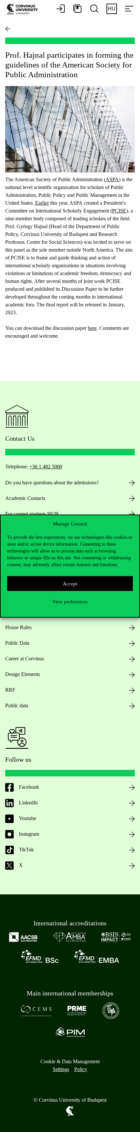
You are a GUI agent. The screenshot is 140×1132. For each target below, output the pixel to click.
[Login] (60, 9)
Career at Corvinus (24, 658)
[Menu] (129, 9)
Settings (61, 1069)
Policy (80, 1069)
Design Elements (22, 674)
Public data (16, 705)
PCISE (119, 210)
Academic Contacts (25, 498)
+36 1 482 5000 (45, 466)
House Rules (18, 627)
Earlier (42, 203)
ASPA (112, 179)
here (92, 328)
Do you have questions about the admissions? (52, 482)
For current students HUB (32, 514)
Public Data (17, 643)
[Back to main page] (7, 28)
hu (112, 8)
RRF (10, 690)
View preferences (70, 601)
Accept (70, 583)
